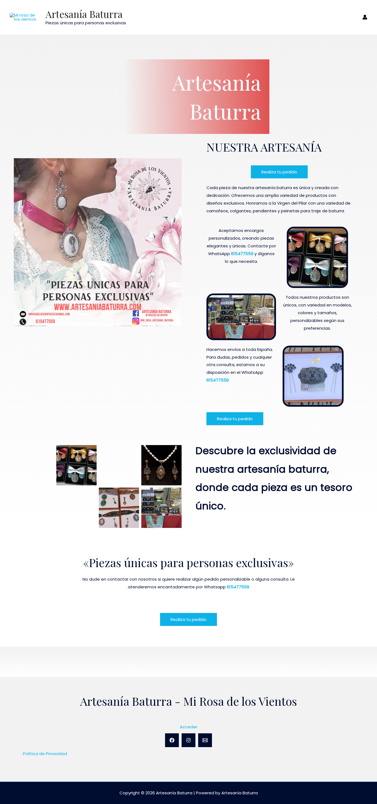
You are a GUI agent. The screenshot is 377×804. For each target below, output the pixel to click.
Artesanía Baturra (84, 13)
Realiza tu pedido (279, 172)
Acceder (188, 727)
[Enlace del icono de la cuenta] (364, 17)
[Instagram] (188, 740)
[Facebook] (172, 740)
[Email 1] (205, 740)
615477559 (242, 253)
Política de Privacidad (45, 754)
